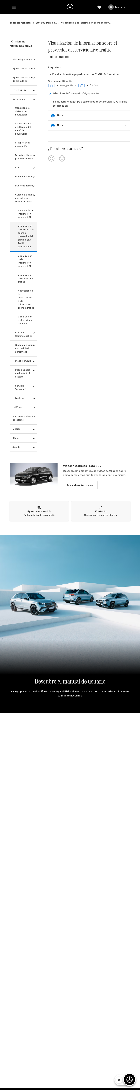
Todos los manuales (21, 22)
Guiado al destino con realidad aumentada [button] (24, 348)
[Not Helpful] (62, 158)
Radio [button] (15, 438)
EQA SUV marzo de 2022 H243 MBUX (46, 22)
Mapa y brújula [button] (23, 360)
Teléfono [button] (17, 407)
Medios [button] (16, 429)
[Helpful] (51, 158)
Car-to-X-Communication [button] (23, 334)
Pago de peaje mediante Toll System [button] (22, 373)
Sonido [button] (16, 447)
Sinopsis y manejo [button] (22, 59)
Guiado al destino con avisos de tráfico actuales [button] (24, 198)
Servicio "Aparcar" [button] (20, 387)
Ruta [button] (17, 167)
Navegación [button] (18, 99)
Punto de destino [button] (24, 185)
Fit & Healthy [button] (19, 90)
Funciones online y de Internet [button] (22, 418)
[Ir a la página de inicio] (70, 7)
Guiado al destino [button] (24, 176)
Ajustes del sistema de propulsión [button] (22, 79)
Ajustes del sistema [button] (22, 68)
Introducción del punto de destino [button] (24, 157)
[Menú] (14, 7)
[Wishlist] (99, 7)
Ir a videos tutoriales (80, 485)
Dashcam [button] (20, 398)
